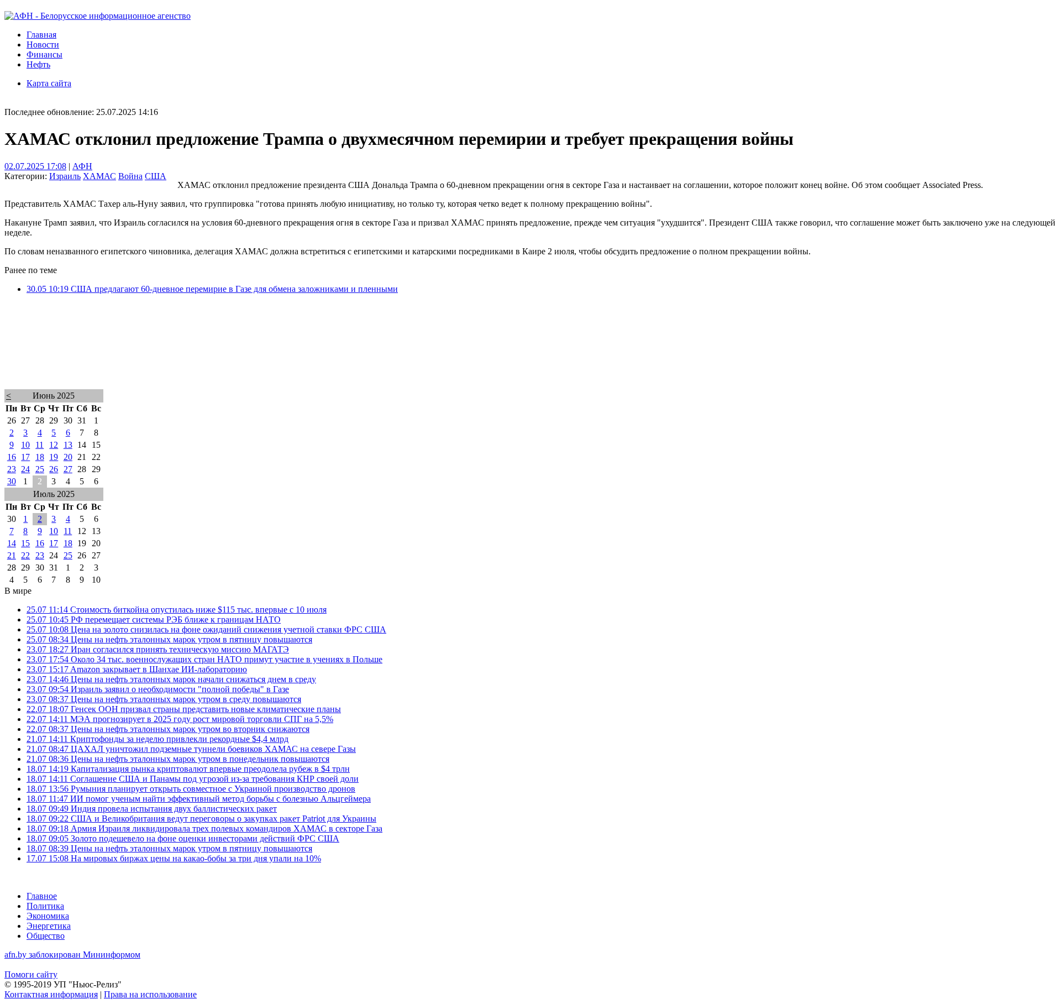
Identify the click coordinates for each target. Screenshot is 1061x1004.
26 (53, 469)
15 (25, 543)
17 (25, 457)
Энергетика (49, 925)
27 (68, 469)
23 (11, 469)
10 (25, 444)
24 (25, 469)
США (155, 176)
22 (25, 555)
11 (39, 444)
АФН (82, 166)
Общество (46, 935)
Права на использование (150, 994)
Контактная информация (51, 994)
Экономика (48, 916)
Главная (41, 34)
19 (53, 457)
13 (68, 444)
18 (39, 457)
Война (130, 176)
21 (11, 555)
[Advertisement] (336, 356)
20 (68, 457)
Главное (42, 896)
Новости (43, 44)
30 (11, 481)
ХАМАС (99, 176)
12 (53, 444)
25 (39, 469)
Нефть (38, 64)
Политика (45, 906)
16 (11, 457)
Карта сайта (49, 83)
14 (11, 543)
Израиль (65, 176)
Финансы (44, 54)
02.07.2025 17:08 (35, 166)
